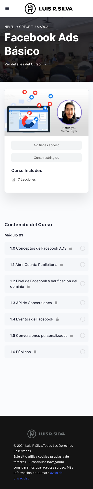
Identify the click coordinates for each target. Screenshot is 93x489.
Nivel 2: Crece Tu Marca (27, 27)
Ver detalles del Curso (23, 64)
